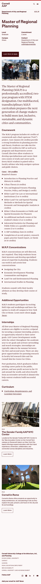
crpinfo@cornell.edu (28, 44)
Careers (4, 563)
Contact (4, 560)
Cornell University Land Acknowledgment (16, 570)
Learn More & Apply (10, 54)
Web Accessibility (8, 568)
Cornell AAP (6, 5)
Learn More (7, 454)
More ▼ (36, 11)
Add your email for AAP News (13, 581)
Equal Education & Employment (12, 565)
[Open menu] (37, 4)
